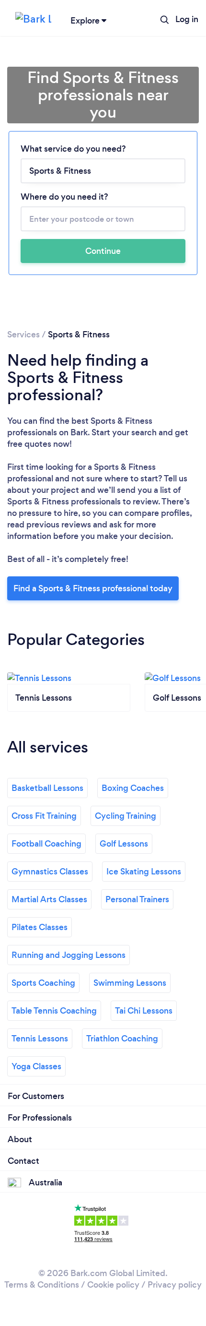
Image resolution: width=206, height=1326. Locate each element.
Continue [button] (103, 251)
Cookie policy (113, 1284)
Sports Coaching (43, 983)
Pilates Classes (39, 927)
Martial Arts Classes (49, 899)
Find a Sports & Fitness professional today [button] (92, 588)
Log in (186, 19)
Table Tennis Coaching (54, 1010)
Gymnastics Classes (49, 871)
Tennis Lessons (39, 1038)
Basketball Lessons (47, 788)
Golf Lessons (124, 843)
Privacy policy (175, 1284)
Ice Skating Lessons (143, 871)
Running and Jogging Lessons (68, 955)
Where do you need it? (64, 197)
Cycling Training (125, 816)
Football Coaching (46, 843)
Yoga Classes (36, 1066)
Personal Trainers (137, 899)
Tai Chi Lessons (143, 1010)
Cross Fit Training (44, 816)
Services (23, 334)
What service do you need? (73, 149)
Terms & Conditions (41, 1284)
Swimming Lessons (129, 983)
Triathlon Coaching (122, 1038)
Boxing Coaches (133, 788)
